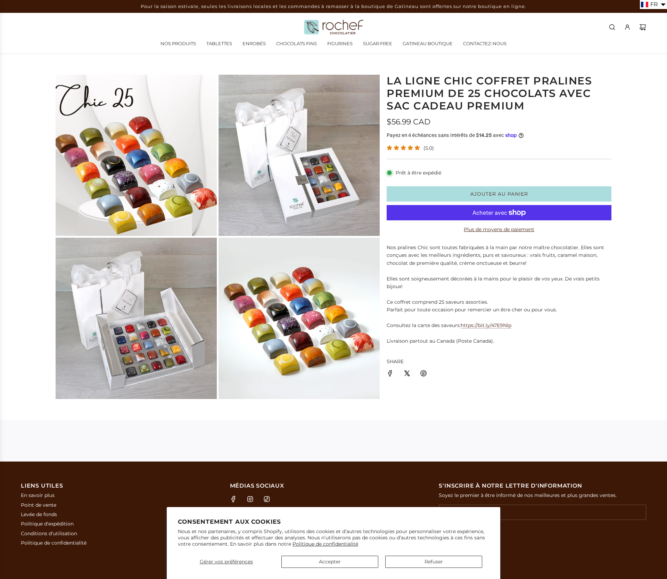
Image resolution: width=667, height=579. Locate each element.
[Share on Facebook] (390, 374)
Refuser (434, 561)
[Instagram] (250, 499)
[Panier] (642, 27)
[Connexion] (627, 27)
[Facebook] (233, 499)
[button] (653, 4)
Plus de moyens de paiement (499, 229)
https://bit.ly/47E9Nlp (486, 325)
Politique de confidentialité (325, 544)
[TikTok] (266, 499)
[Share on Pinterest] (423, 374)
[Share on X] (406, 374)
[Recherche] (612, 27)
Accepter (330, 561)
